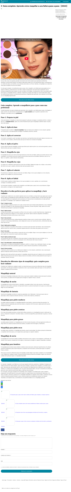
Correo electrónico (6, 455)
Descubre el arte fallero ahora (26, 100)
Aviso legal (4, 480)
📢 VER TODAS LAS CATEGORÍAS (53, 1)
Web (2, 461)
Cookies (14, 480)
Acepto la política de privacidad (61, 18)
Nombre (3, 449)
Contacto (18, 480)
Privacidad (9, 480)
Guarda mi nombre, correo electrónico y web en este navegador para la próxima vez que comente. (20, 467)
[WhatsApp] (26, 384)
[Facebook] (26, 382)
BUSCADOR (65, 1)
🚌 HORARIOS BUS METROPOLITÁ (37, 1)
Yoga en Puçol (63, 480)
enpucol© (23, 480)
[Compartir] (26, 387)
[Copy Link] (26, 385)
